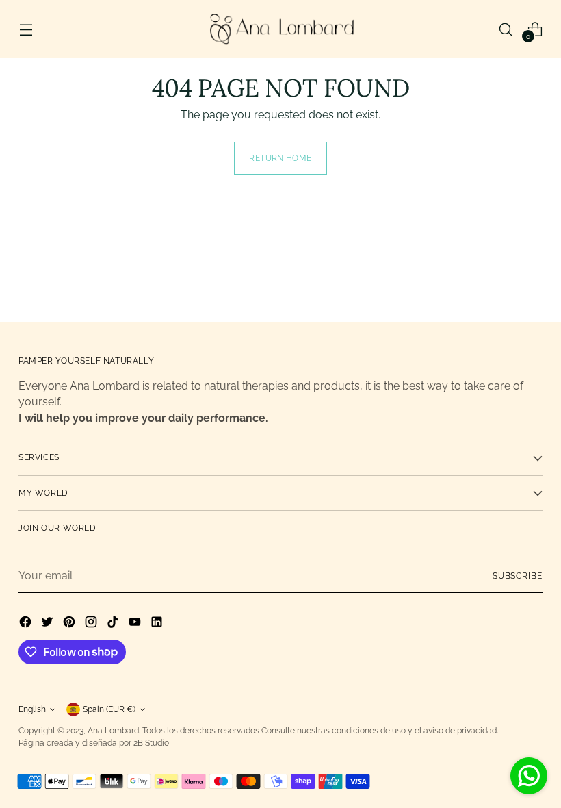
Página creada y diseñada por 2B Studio (93, 743)
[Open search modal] (506, 29)
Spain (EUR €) (109, 709)
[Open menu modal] (26, 29)
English (32, 709)
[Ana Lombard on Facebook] (26, 624)
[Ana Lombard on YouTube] (136, 624)
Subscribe (518, 576)
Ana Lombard (113, 730)
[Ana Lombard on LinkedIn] (158, 624)
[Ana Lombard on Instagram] (92, 624)
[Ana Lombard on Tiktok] (114, 624)
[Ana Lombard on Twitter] (48, 624)
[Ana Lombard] (280, 29)
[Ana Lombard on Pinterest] (70, 624)
